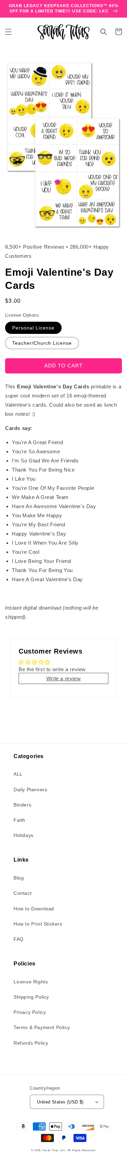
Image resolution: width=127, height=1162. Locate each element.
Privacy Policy (30, 1012)
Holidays (24, 835)
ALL (18, 774)
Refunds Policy (31, 1043)
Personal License (33, 328)
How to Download (34, 908)
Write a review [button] (63, 678)
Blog (19, 878)
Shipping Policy (31, 997)
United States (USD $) (60, 1101)
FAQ (19, 939)
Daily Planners (30, 789)
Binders (22, 804)
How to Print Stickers (38, 924)
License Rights (31, 981)
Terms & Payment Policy (42, 1027)
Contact (22, 893)
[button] (8, 31)
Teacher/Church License (42, 343)
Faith (19, 820)
